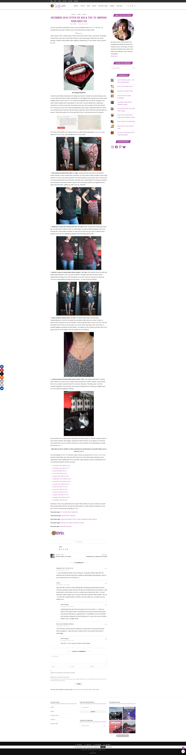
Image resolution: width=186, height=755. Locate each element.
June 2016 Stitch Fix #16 (60, 492)
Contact (59, 1)
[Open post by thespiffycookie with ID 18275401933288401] (115, 726)
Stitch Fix (92, 27)
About (55, 1)
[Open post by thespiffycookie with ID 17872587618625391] (129, 713)
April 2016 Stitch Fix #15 (60, 489)
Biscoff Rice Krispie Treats (125, 91)
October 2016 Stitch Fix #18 (61, 497)
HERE (76, 508)
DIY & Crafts (70, 1)
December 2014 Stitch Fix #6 (61, 465)
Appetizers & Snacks (103, 6)
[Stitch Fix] (79, 33)
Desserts (94, 6)
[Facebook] (116, 147)
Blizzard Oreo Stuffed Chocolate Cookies (72, 522)
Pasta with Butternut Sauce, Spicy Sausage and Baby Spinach (79, 519)
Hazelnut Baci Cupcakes (68, 515)
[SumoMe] (2, 388)
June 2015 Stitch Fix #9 (60, 473)
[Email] (2, 385)
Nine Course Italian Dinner (125, 86)
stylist (81, 451)
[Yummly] (2, 377)
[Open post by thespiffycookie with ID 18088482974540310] (115, 713)
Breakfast (76, 6)
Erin (75, 24)
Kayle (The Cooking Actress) (65, 624)
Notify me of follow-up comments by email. (62, 672)
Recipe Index (76, 1)
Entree (88, 6)
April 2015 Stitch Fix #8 (60, 471)
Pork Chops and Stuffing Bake (126, 121)
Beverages (112, 6)
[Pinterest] (132, 6)
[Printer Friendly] (2, 381)
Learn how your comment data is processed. (86, 689)
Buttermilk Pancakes (66, 526)
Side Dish (83, 6)
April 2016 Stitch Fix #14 (60, 486)
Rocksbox (98, 132)
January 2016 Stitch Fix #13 (61, 484)
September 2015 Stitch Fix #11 (62, 479)
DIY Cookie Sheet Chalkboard (69, 512)
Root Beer (64, 1)
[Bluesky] (124, 147)
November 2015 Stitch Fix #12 (62, 481)
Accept (103, 747)
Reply (106, 568)
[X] (2, 374)
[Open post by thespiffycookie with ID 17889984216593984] (129, 726)
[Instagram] (130, 6)
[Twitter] (128, 6)
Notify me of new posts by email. (59, 677)
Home (51, 1)
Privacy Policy (54, 715)
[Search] (135, 6)
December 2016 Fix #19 (60, 500)
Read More (114, 56)
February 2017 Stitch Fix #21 (64, 568)
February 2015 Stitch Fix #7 (61, 468)
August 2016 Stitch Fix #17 (61, 494)
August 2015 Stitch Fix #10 (61, 476)
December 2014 (97, 455)
